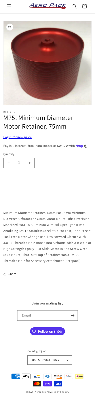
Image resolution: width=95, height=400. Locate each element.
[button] (9, 6)
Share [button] (12, 274)
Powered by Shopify (57, 391)
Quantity (8, 154)
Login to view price (17, 137)
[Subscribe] (73, 315)
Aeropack (40, 391)
